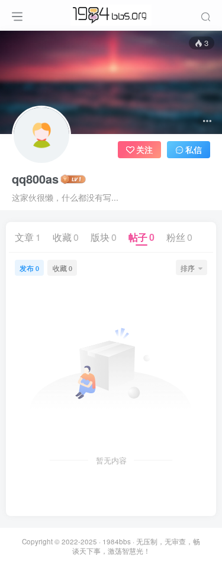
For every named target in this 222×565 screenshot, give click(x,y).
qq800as (35, 179)
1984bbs (116, 541)
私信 (193, 149)
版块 (104, 237)
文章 (28, 237)
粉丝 (179, 237)
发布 (29, 268)
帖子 (141, 237)
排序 (188, 268)
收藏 (66, 237)
